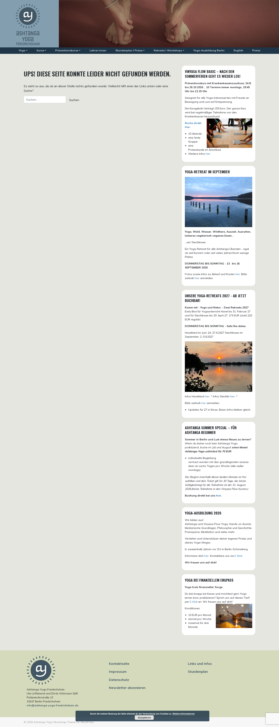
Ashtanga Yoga (43, 722)
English (238, 50)
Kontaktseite (119, 663)
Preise (256, 50)
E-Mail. (239, 556)
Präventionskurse (66, 50)
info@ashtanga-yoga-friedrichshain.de (52, 705)
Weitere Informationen (184, 713)
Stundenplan (198, 671)
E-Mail (193, 601)
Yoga (22, 50)
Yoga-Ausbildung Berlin (209, 50)
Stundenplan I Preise (129, 50)
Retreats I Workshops (168, 50)
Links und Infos (200, 663)
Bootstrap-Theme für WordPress (74, 722)
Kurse (40, 50)
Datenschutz (119, 680)
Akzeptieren (144, 717)
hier (208, 153)
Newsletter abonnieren (127, 687)
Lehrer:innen (98, 50)
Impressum (118, 671)
